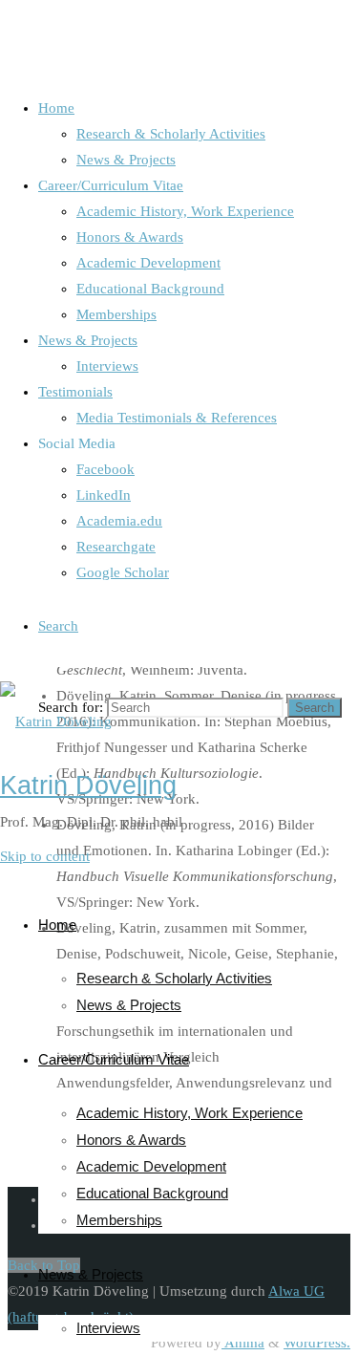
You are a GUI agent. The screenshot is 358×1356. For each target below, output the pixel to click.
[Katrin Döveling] (56, 721)
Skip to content (45, 856)
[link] (58, 626)
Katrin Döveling (88, 785)
